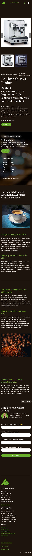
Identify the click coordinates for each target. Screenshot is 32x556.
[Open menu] (28, 3)
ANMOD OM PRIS (16, 455)
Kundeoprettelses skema (8, 533)
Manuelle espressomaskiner (25, 74)
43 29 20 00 (15, 2)
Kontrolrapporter (5, 505)
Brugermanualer (5, 531)
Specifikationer (8, 158)
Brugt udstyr (4, 535)
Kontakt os (5, 151)
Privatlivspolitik (5, 549)
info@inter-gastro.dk (7, 501)
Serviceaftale (5, 529)
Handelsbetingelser (6, 542)
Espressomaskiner (12, 74)
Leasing (3, 527)
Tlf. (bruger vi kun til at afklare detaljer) (12, 439)
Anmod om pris (6, 124)
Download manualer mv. (11, 178)
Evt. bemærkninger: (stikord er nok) (11, 447)
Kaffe (3, 74)
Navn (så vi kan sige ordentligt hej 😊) (12, 424)
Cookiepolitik (4, 546)
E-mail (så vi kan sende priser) (10, 432)
